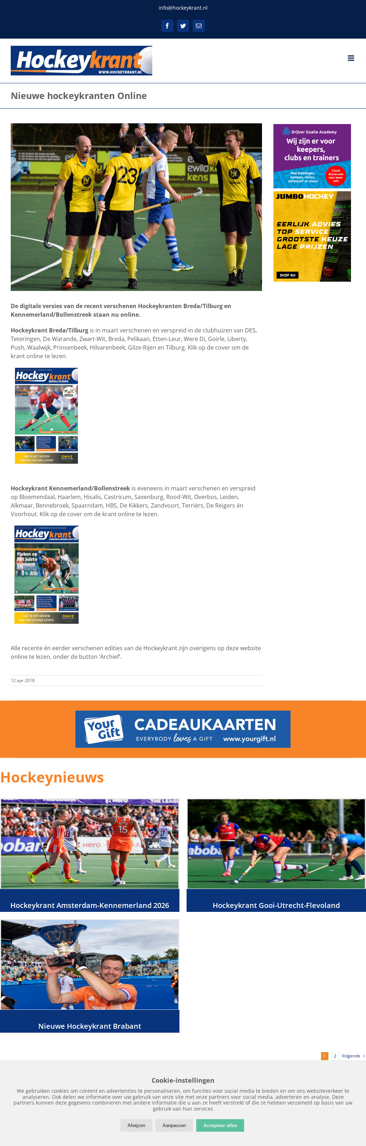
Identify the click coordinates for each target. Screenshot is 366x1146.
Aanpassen (174, 1125)
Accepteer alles (220, 1125)
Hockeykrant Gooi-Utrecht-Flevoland (276, 905)
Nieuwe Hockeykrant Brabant (89, 1026)
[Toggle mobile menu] (351, 58)
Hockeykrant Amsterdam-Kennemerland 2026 (89, 905)
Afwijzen (136, 1125)
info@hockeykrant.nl (183, 7)
